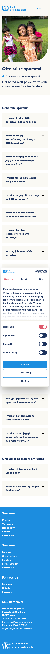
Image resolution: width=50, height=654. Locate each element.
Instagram (7, 592)
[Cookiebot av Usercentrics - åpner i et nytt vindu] (35, 271)
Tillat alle (25, 364)
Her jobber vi (8, 528)
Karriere (6, 531)
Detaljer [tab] (25, 279)
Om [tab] (41, 279)
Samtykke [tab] (9, 279)
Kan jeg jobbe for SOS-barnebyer (19, 253)
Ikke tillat (25, 381)
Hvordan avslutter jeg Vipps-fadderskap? (22, 488)
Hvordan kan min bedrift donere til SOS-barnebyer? (21, 214)
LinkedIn (6, 588)
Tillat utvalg (25, 373)
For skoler (7, 560)
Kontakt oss (8, 535)
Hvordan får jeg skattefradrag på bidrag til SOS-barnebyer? (21, 139)
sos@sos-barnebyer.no (21, 622)
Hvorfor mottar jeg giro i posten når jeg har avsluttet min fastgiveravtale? (22, 437)
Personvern (8, 567)
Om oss (12, 76)
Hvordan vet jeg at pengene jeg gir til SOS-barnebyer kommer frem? (22, 160)
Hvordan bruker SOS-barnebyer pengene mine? (21, 120)
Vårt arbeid (7, 524)
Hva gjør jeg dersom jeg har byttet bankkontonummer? (22, 400)
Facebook (7, 584)
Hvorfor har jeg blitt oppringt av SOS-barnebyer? (22, 197)
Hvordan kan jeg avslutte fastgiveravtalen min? (20, 418)
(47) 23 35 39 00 (19, 618)
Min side (6, 520)
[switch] (43, 335)
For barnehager (10, 563)
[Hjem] (3, 76)
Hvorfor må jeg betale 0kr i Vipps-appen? (21, 471)
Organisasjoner (10, 556)
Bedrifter (6, 552)
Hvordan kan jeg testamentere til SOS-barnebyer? (18, 234)
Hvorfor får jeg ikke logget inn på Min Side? (21, 179)
